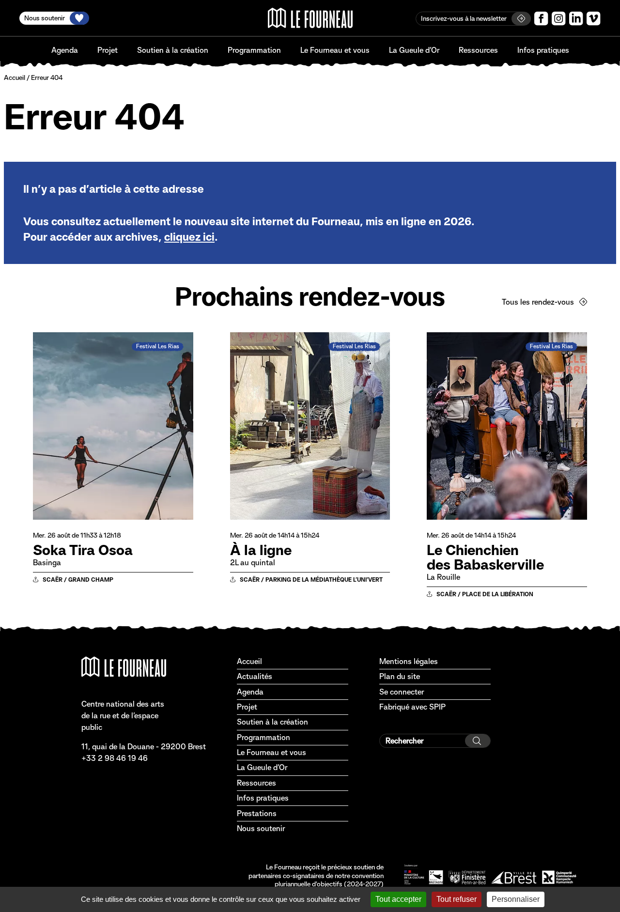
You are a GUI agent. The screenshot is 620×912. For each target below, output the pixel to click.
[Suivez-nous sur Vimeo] (594, 19)
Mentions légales (408, 661)
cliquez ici (189, 237)
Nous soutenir (261, 828)
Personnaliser (516, 899)
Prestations (257, 813)
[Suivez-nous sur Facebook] (541, 19)
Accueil (14, 77)
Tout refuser (456, 899)
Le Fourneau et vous (335, 50)
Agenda (64, 50)
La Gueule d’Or (414, 50)
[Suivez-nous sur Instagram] (559, 19)
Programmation (254, 50)
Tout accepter (398, 899)
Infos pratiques (543, 50)
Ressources (478, 50)
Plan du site (399, 676)
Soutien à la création (172, 50)
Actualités (254, 676)
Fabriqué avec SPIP (412, 706)
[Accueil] (310, 18)
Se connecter (401, 691)
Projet (107, 50)
